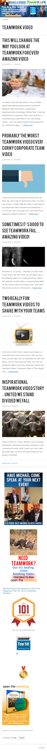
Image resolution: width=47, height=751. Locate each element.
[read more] (23, 83)
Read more (28, 125)
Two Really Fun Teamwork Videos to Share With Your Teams (23, 305)
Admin (42, 747)
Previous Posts (10, 463)
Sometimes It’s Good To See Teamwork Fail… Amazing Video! (23, 231)
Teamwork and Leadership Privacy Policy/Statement (17, 730)
